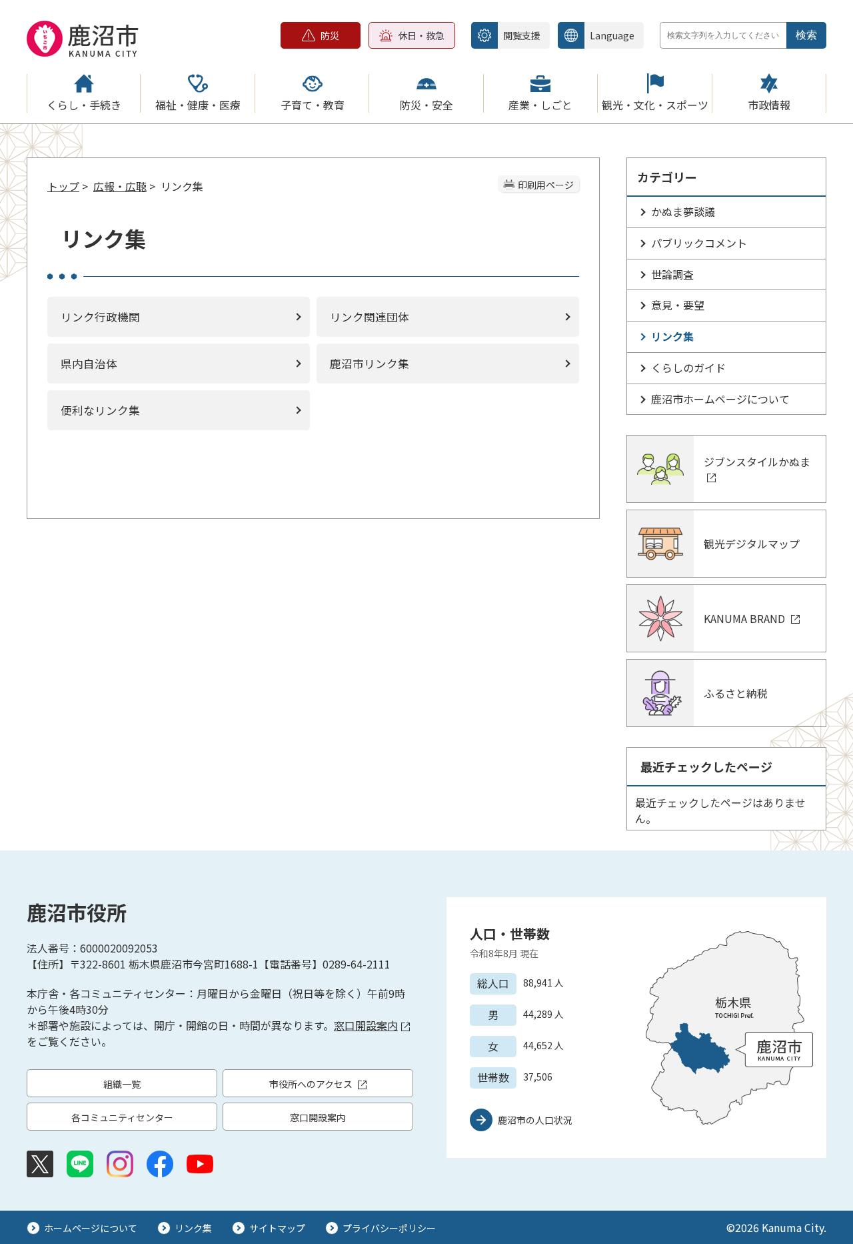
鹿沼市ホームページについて (720, 399)
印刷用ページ (546, 184)
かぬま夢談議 (683, 211)
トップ (63, 186)
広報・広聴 (120, 186)
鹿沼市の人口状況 (535, 1120)
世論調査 (672, 274)
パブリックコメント (699, 243)
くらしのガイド (688, 368)
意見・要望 (677, 305)
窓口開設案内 (366, 1025)
